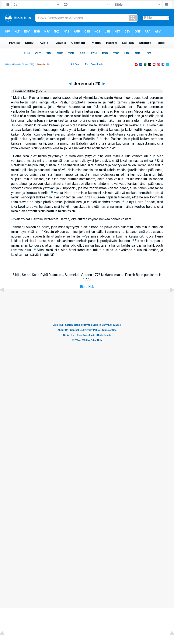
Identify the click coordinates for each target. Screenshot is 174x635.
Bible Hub (87, 287)
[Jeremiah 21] (168, 299)
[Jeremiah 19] (5, 299)
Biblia (8, 64)
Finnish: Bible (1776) (23, 64)
